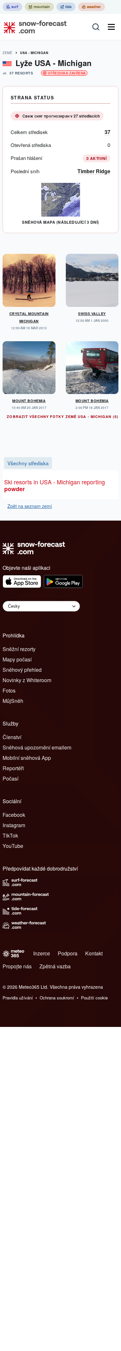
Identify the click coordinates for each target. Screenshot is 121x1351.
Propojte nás (17, 966)
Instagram (14, 825)
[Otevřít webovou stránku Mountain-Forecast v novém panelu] (39, 7)
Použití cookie (94, 998)
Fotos (9, 690)
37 (107, 132)
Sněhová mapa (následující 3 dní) (60, 222)
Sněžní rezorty (19, 649)
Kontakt (94, 953)
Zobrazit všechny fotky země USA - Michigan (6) (62, 416)
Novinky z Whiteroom (27, 680)
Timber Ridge (93, 171)
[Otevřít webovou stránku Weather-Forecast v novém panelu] (91, 7)
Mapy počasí (17, 659)
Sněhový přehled (22, 669)
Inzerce (41, 953)
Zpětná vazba (55, 966)
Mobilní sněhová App (27, 757)
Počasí (10, 778)
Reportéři (13, 768)
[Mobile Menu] (111, 27)
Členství (12, 737)
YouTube (13, 846)
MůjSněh (13, 700)
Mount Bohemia (28, 400)
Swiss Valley (92, 313)
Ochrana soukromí (57, 998)
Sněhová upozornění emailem (37, 747)
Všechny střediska (28, 463)
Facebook (14, 814)
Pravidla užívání (18, 998)
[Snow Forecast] (33, 26)
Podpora (67, 953)
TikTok (10, 835)
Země (7, 53)
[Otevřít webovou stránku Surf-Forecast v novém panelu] (12, 7)
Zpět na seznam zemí (29, 506)
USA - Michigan (34, 53)
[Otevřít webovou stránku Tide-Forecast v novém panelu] (66, 7)
